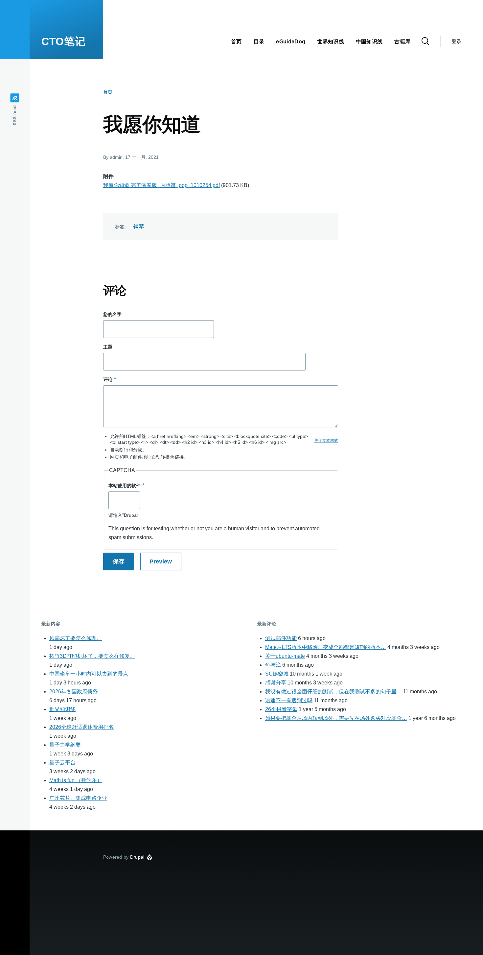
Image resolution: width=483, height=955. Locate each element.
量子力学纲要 (65, 745)
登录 (456, 41)
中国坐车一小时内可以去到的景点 (88, 674)
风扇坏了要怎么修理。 (75, 638)
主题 (107, 346)
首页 (107, 92)
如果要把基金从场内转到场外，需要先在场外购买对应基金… (336, 718)
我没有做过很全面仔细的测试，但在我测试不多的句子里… (333, 691)
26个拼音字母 (281, 709)
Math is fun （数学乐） (75, 780)
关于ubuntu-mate (285, 656)
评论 (107, 379)
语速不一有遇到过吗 (288, 700)
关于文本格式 (326, 440)
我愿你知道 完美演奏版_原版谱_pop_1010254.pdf (161, 185)
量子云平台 (62, 762)
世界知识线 (62, 709)
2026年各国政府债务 (73, 691)
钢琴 (138, 226)
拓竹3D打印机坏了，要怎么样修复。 (92, 656)
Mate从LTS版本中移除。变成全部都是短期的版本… (325, 647)
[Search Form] (425, 41)
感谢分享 (275, 682)
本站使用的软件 (124, 485)
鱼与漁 (273, 665)
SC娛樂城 (276, 674)
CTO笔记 (63, 41)
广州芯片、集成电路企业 (78, 798)
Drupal (137, 857)
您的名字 (112, 314)
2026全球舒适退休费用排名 (81, 727)
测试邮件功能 (281, 638)
